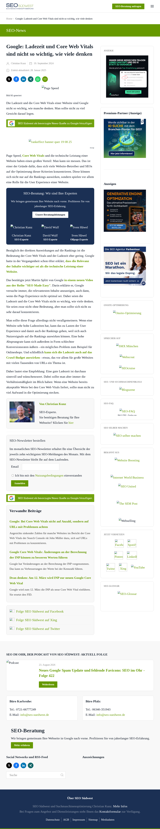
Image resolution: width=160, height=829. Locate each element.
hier (71, 422)
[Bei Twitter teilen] (9, 79)
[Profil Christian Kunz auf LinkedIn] (133, 555)
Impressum (78, 819)
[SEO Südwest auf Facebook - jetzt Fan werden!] (121, 543)
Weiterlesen (48, 684)
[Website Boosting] (127, 460)
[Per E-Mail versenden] (45, 79)
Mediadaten (107, 819)
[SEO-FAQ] (127, 410)
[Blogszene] (127, 389)
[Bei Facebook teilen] (16, 79)
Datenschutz (53, 819)
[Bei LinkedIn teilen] (23, 79)
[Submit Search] (62, 775)
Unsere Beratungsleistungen (50, 214)
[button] (152, 6)
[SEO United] (127, 486)
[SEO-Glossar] (127, 593)
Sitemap (93, 819)
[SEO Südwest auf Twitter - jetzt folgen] (112, 567)
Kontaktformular (110, 811)
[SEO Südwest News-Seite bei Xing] (124, 567)
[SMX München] (127, 345)
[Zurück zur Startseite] (19, 6)
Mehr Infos (120, 806)
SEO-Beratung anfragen (128, 6)
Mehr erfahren (22, 745)
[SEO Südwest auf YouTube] (139, 567)
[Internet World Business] (127, 477)
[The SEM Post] (127, 503)
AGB (66, 819)
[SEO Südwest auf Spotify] (133, 543)
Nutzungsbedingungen (49, 475)
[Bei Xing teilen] (30, 79)
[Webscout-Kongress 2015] (127, 356)
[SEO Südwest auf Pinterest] (120, 555)
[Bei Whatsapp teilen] (38, 79)
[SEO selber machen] (127, 435)
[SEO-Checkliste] (127, 76)
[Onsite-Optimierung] (127, 312)
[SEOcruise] (127, 367)
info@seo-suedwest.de (34, 714)
